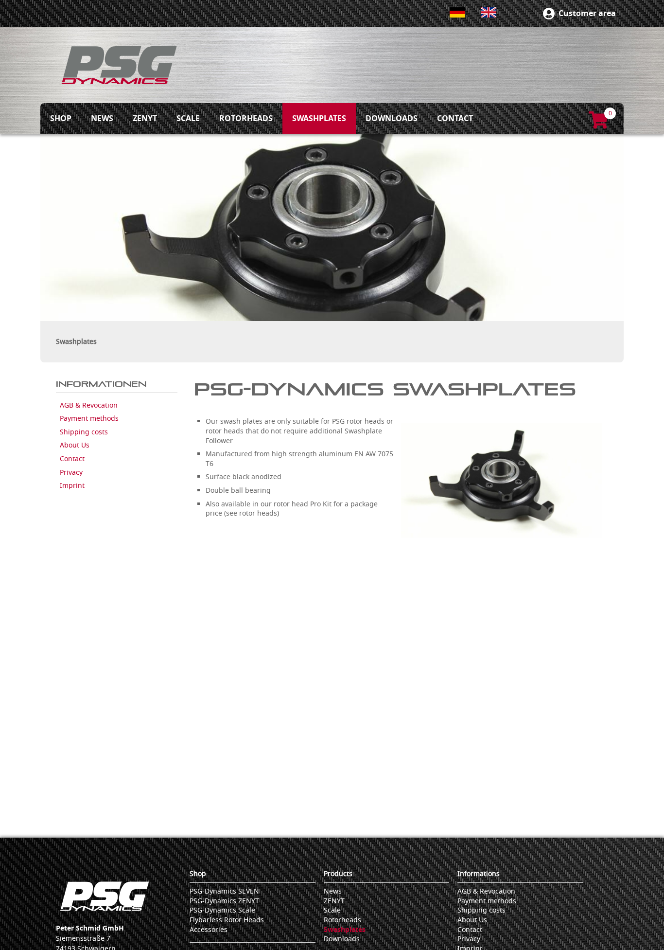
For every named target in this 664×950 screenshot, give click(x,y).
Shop (198, 874)
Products (338, 874)
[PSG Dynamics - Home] (119, 65)
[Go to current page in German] (457, 12)
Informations (478, 874)
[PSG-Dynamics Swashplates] (501, 480)
